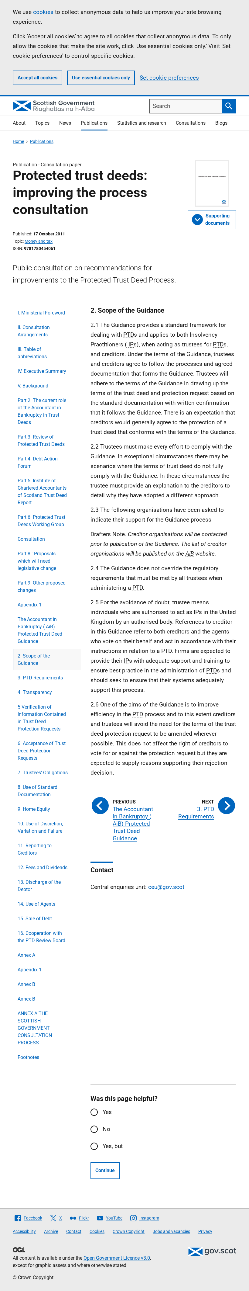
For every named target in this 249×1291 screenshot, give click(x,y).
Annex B (26, 984)
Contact (73, 1231)
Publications (94, 123)
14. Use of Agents (36, 904)
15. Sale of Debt (35, 918)
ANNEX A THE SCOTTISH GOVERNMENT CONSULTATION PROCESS (35, 1028)
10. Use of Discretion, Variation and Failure (40, 827)
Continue (105, 1170)
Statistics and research (141, 123)
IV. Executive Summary (42, 371)
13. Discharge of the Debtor (39, 885)
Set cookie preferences (169, 77)
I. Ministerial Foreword (41, 313)
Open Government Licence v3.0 (117, 1258)
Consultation (31, 539)
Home (18, 141)
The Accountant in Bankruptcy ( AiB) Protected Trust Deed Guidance (40, 630)
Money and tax (39, 241)
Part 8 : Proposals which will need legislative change (37, 561)
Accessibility (24, 1231)
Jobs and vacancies (171, 1231)
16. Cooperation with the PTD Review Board (41, 936)
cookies (43, 12)
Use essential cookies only (101, 78)
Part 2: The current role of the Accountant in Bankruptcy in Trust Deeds (42, 411)
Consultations (191, 123)
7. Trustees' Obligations (43, 773)
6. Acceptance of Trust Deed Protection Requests (42, 751)
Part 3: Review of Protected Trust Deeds (41, 440)
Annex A (26, 955)
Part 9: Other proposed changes (42, 586)
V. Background (33, 386)
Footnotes (28, 1057)
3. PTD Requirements (40, 678)
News (65, 123)
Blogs (221, 123)
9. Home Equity (34, 809)
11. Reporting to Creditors (35, 849)
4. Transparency (35, 692)
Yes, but (113, 1146)
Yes (107, 1112)
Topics (42, 123)
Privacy (205, 1231)
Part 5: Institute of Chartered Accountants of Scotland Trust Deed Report (42, 491)
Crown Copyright (129, 1231)
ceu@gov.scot (166, 886)
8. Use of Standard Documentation (37, 790)
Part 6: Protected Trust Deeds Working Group (41, 520)
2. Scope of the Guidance (34, 659)
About (19, 123)
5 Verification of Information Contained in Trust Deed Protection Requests (42, 718)
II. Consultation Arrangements (34, 331)
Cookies (97, 1231)
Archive (51, 1231)
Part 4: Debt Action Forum (38, 462)
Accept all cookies (37, 78)
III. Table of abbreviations (32, 352)
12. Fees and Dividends (42, 867)
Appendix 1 (30, 605)
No (106, 1129)
